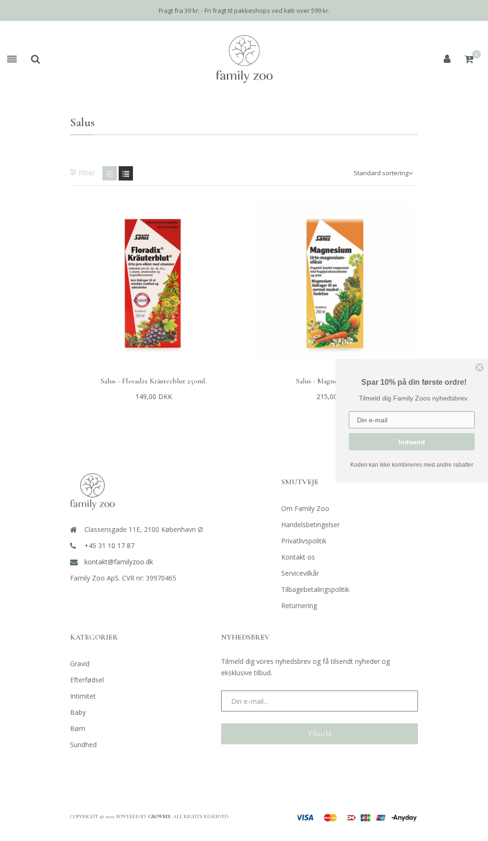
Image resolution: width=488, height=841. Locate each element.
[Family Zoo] (244, 59)
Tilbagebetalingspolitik (315, 589)
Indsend (411, 442)
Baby (78, 712)
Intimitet (83, 696)
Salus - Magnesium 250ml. (334, 381)
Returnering (299, 605)
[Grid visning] (109, 173)
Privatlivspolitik (303, 540)
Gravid (80, 663)
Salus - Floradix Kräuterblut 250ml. (154, 381)
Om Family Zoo (305, 508)
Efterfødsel (87, 679)
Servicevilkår (300, 573)
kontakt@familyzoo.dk (118, 561)
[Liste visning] (126, 173)
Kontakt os (298, 556)
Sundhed (83, 744)
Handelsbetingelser (310, 524)
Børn (77, 728)
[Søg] (35, 59)
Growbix (159, 816)
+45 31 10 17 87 (109, 545)
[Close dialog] (479, 367)
